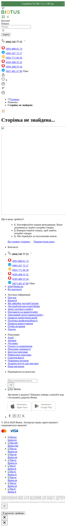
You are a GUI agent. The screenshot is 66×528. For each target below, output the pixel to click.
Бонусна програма (18, 352)
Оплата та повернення (20, 346)
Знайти (6, 34)
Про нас (12, 297)
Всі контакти (15, 289)
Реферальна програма (19, 354)
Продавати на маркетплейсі (23, 312)
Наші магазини (16, 366)
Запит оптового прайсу (20, 309)
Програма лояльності (19, 349)
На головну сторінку (19, 241)
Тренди (12, 329)
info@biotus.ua (15, 286)
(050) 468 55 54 (14, 66)
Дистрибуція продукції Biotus (24, 306)
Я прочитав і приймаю (13, 513)
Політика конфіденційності (22, 320)
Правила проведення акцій (22, 317)
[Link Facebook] (10, 417)
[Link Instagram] (14, 417)
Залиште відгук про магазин (23, 363)
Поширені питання (18, 360)
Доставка (13, 343)
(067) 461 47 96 (14, 71)
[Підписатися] (11, 385)
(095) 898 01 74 (14, 48)
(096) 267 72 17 (14, 53)
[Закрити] (4, 506)
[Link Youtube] (19, 417)
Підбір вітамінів (16, 326)
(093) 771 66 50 (14, 57)
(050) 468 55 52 (14, 62)
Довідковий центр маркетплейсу (25, 314)
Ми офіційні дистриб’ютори (23, 303)
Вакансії (12, 300)
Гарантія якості (16, 357)
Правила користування (20, 323)
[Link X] (23, 417)
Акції (11, 337)
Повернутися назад (44, 241)
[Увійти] (3, 75)
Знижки (12, 340)
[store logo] (10, 13)
